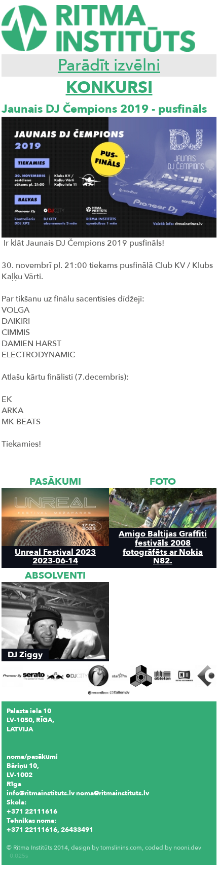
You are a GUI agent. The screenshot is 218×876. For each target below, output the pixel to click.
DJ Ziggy (25, 654)
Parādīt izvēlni (109, 65)
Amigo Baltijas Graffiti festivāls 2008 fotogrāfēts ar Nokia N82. (163, 546)
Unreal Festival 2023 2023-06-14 (55, 556)
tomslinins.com (121, 848)
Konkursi (109, 88)
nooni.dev (187, 848)
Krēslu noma (26, 839)
